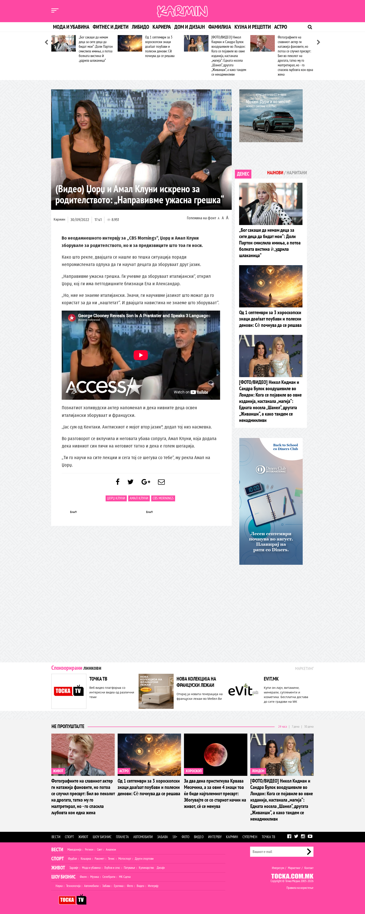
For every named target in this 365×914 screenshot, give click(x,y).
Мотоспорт (124, 859)
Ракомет (99, 859)
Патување (129, 868)
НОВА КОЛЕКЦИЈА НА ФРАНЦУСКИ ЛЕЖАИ (196, 682)
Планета (122, 837)
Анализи (111, 849)
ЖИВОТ (58, 771)
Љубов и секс (112, 868)
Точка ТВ (268, 837)
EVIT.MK (271, 679)
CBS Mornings (163, 498)
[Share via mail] (161, 482)
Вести (56, 837)
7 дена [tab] (295, 726)
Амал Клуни (139, 498)
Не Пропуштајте (68, 726)
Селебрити (108, 877)
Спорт (69, 837)
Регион (89, 849)
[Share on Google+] (146, 482)
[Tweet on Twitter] (130, 482)
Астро (280, 27)
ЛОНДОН (258, 771)
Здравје (73, 868)
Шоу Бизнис (63, 877)
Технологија (73, 886)
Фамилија (219, 27)
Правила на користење (299, 888)
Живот (83, 837)
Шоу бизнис (102, 837)
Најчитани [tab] (297, 173)
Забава (162, 837)
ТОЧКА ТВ (98, 679)
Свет (99, 849)
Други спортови (144, 859)
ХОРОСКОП (194, 771)
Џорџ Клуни (116, 498)
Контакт (308, 868)
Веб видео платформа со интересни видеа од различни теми (111, 692)
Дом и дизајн (189, 27)
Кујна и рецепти (252, 27)
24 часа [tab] (282, 726)
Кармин (59, 219)
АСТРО (124, 771)
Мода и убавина (71, 27)
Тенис (111, 859)
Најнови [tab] (275, 173)
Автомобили (143, 837)
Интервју (215, 837)
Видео (199, 837)
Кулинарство (146, 868)
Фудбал (72, 859)
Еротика (118, 886)
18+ (174, 837)
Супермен (249, 837)
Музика (94, 877)
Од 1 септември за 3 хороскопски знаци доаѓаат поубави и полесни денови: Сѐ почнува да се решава (159, 46)
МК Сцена (125, 877)
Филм (83, 877)
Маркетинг (294, 868)
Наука (59, 886)
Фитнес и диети (110, 27)
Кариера (162, 27)
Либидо (140, 27)
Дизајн (161, 868)
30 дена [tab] (308, 726)
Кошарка (86, 859)
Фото (185, 837)
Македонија (74, 849)
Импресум (278, 868)
